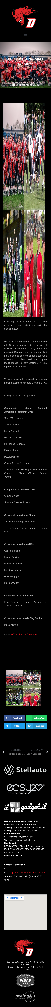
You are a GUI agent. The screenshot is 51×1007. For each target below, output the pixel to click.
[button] (25, 35)
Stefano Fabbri (30, 967)
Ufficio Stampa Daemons (24, 634)
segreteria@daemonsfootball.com (27, 872)
